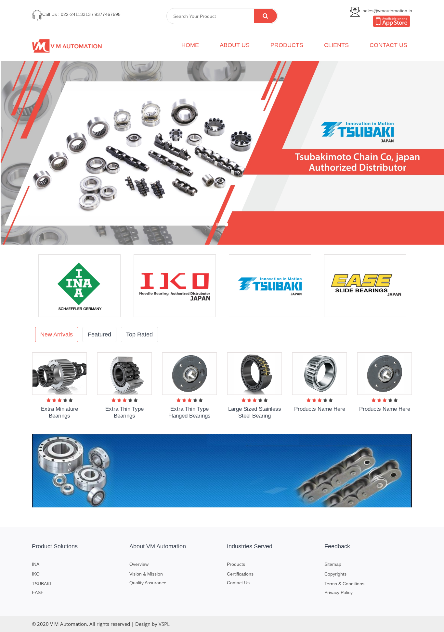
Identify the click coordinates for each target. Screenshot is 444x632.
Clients (336, 45)
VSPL (164, 624)
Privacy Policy (338, 592)
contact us (388, 45)
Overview (139, 564)
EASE (38, 592)
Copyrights (335, 574)
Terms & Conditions (344, 583)
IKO (36, 574)
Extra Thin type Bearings (124, 412)
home (190, 45)
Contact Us (238, 582)
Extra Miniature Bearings (59, 412)
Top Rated (139, 334)
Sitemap (332, 564)
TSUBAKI (41, 583)
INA (35, 564)
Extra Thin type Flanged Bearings (189, 412)
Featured (99, 334)
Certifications (240, 574)
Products (286, 45)
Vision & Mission (146, 574)
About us (235, 45)
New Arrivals (56, 334)
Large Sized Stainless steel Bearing (254, 412)
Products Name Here (319, 409)
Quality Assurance (147, 582)
